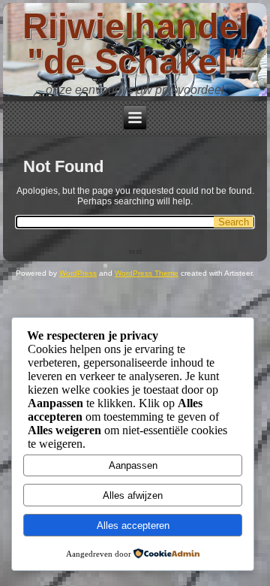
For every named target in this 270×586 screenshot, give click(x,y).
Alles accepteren (133, 525)
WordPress (78, 273)
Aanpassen (133, 465)
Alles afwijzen (133, 495)
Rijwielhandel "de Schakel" (135, 43)
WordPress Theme (146, 273)
